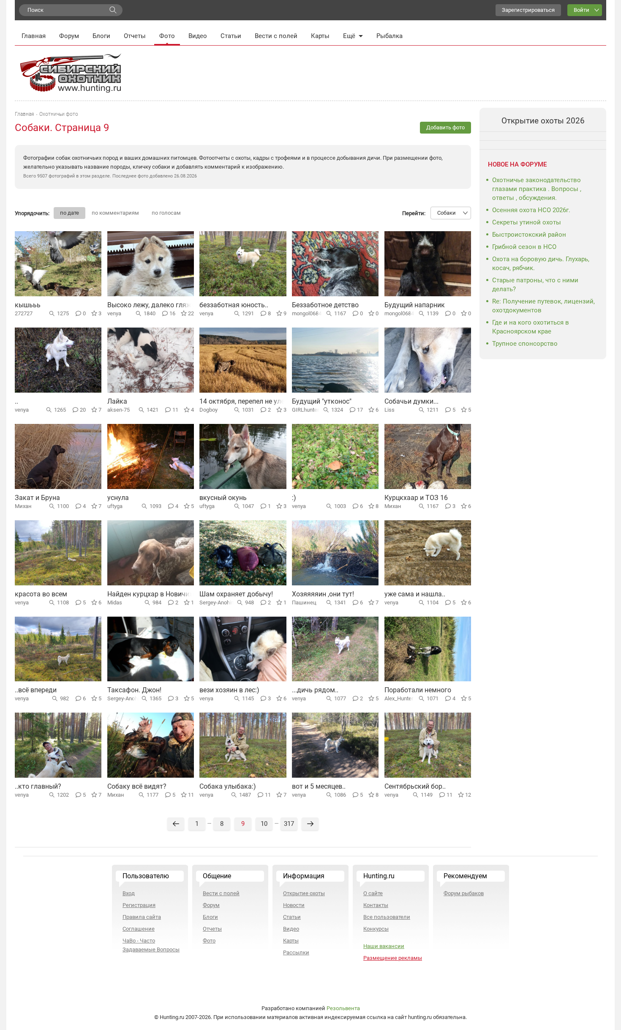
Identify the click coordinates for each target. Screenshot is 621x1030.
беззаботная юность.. (233, 305)
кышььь (28, 305)
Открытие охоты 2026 (543, 120)
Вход (129, 893)
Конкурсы (376, 929)
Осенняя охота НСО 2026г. (531, 210)
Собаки (446, 213)
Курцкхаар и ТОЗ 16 (416, 498)
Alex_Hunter (398, 698)
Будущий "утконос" (321, 401)
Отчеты (135, 36)
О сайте (373, 893)
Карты (320, 36)
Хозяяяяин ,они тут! (323, 594)
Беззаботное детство (325, 305)
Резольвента (343, 1008)
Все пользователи (386, 917)
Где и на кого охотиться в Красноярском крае (530, 327)
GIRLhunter (305, 410)
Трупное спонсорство (525, 343)
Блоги (101, 36)
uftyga (115, 506)
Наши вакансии (383, 946)
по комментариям (115, 213)
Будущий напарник (414, 305)
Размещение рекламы (392, 958)
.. (16, 401)
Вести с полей (276, 36)
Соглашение (139, 929)
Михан (23, 506)
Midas (114, 602)
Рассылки (296, 952)
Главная (34, 36)
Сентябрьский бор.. (415, 786)
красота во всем (41, 594)
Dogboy (208, 410)
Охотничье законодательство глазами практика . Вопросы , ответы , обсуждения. (536, 189)
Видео (197, 36)
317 (289, 824)
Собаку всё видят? (136, 786)
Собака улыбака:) (227, 786)
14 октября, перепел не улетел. (247, 401)
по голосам (166, 213)
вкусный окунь (223, 498)
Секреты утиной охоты (526, 222)
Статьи (231, 36)
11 (175, 410)
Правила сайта (142, 917)
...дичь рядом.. (315, 690)
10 (264, 824)
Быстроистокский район (529, 234)
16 (172, 313)
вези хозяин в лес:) (229, 690)
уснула (118, 498)
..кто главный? (38, 786)
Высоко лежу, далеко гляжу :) (154, 305)
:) (294, 498)
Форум (69, 36)
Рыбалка (389, 36)
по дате (69, 213)
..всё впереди (36, 690)
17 (360, 410)
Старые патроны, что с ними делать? (535, 284)
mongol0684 (306, 313)
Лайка (117, 401)
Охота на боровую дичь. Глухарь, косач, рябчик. (540, 263)
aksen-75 (118, 410)
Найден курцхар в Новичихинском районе (173, 594)
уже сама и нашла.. (414, 594)
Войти (581, 10)
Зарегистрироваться (528, 10)
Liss (389, 410)
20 (83, 410)
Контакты (375, 905)
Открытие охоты (304, 893)
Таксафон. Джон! (134, 690)
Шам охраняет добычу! (236, 594)
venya (114, 313)
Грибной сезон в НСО (524, 247)
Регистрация (139, 905)
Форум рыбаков (464, 893)
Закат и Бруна (37, 498)
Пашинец (304, 602)
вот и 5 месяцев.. (319, 786)
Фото (167, 36)
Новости (294, 905)
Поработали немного (417, 690)
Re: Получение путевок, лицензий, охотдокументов (543, 306)
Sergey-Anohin (216, 602)
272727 (24, 313)
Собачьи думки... (411, 401)
